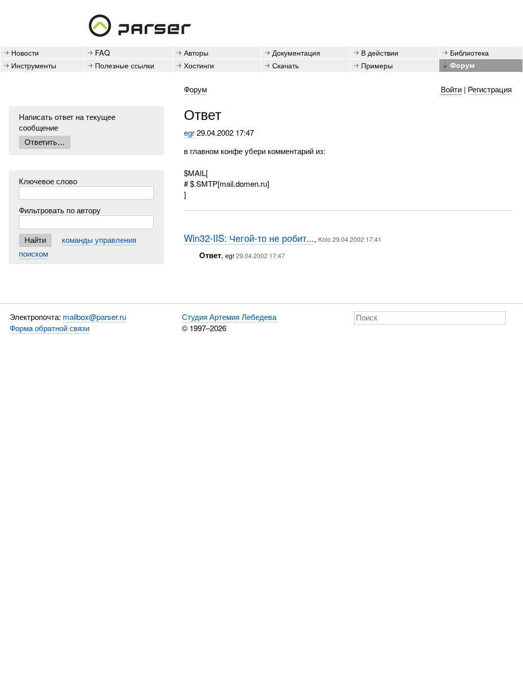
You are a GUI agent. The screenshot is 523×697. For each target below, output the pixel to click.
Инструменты (33, 65)
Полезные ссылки (124, 65)
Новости (25, 52)
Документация (296, 52)
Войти (451, 89)
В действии (379, 52)
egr (189, 132)
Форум (462, 65)
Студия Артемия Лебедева (229, 316)
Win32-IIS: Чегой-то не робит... (249, 237)
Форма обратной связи (49, 327)
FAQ (102, 52)
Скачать (285, 65)
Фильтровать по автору (60, 210)
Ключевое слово (48, 181)
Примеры (377, 65)
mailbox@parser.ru (94, 316)
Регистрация (490, 89)
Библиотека (469, 52)
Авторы (196, 52)
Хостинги (199, 65)
